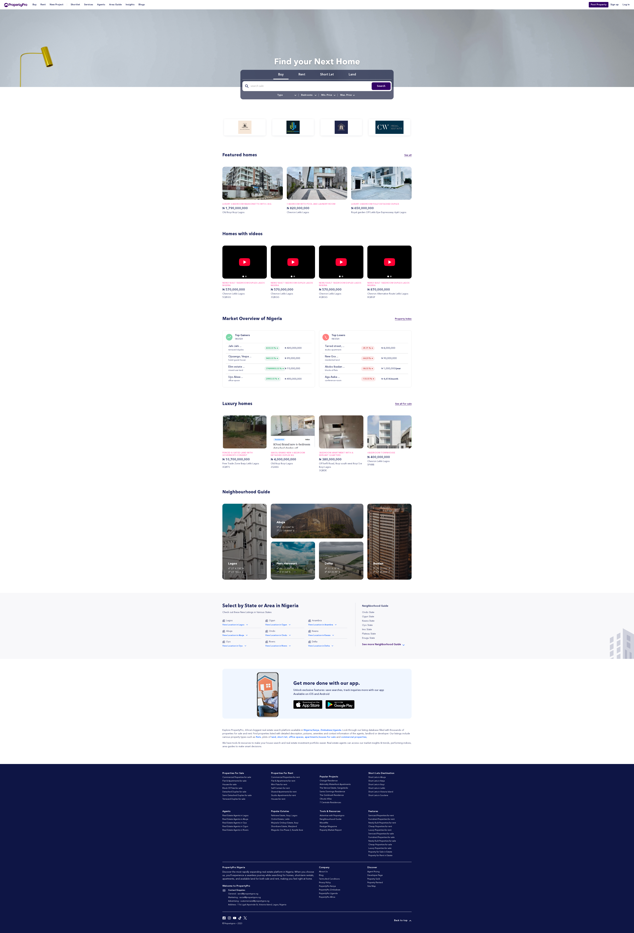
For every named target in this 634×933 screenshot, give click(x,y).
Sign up (614, 4)
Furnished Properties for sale (381, 837)
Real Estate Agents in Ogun (235, 827)
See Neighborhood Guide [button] (381, 644)
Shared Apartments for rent (284, 792)
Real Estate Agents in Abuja (235, 819)
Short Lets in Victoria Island (380, 792)
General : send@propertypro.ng (243, 894)
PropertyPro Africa (327, 897)
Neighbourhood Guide (330, 819)
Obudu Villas (326, 799)
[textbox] (286, 95)
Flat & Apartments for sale (234, 781)
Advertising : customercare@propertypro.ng (248, 901)
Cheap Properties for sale (380, 845)
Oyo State (367, 625)
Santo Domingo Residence (332, 792)
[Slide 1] (246, 276)
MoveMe (324, 823)
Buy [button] (34, 4)
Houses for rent (278, 799)
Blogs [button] (142, 4)
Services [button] (88, 4)
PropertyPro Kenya (327, 886)
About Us (323, 872)
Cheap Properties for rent (380, 827)
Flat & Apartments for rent (283, 781)
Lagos (229, 620)
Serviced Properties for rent (381, 816)
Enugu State (368, 638)
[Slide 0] (243, 276)
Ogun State (368, 616)
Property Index (403, 319)
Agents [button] (101, 4)
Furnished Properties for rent (381, 819)
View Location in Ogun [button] (276, 625)
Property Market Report (331, 830)
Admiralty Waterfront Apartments (335, 784)
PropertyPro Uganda (328, 894)
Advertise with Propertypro (332, 816)
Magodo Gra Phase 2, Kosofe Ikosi (287, 830)
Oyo (228, 642)
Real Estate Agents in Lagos (235, 816)
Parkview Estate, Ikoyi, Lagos (284, 816)
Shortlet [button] (75, 4)
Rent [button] (43, 4)
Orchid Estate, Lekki (280, 819)
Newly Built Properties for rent (382, 823)
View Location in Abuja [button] (233, 635)
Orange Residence (329, 781)
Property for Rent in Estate (380, 856)
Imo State (367, 629)
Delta (314, 642)
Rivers (272, 642)
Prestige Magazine (328, 827)
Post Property (598, 4)
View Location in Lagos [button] (233, 625)
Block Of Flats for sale (232, 788)
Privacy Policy (325, 883)
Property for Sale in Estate (380, 852)
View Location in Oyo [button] (232, 646)
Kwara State (368, 621)
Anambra (317, 620)
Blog (321, 875)
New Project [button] (56, 4)
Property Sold (373, 879)
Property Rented (375, 883)
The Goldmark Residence (332, 795)
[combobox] (286, 95)
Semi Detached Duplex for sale (237, 796)
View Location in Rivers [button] (276, 646)
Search (381, 86)
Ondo (272, 631)
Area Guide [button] (115, 4)
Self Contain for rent (280, 788)
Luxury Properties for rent (379, 830)
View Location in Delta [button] (319, 646)
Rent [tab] (302, 74)
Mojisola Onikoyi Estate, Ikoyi (284, 823)
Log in (626, 4)
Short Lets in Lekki (376, 788)
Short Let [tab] (327, 74)
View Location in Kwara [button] (319, 635)
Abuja (229, 631)
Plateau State (369, 634)
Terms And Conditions (329, 879)
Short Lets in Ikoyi (376, 785)
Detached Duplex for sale (234, 792)
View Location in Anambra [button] (320, 625)
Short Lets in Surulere (378, 796)
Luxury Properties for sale (379, 848)
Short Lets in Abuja (377, 777)
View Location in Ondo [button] (276, 635)
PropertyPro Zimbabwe (329, 890)
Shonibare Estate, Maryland (284, 827)
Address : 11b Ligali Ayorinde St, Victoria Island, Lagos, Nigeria (257, 905)
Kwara (315, 631)
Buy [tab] (281, 74)
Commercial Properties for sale (236, 777)
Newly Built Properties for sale (382, 841)
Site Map (371, 886)
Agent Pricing (373, 872)
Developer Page (375, 875)
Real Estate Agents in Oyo (234, 823)
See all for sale (403, 404)
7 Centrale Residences (330, 803)
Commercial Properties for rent (285, 777)
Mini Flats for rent (279, 785)
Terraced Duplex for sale (233, 799)
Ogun (272, 620)
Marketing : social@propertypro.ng (244, 898)
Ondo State (368, 612)
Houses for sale (229, 785)
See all (408, 155)
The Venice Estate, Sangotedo (334, 788)
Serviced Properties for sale (381, 834)
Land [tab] (352, 74)
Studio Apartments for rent (283, 796)
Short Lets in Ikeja (376, 781)
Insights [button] (130, 4)
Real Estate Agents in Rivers (235, 830)
